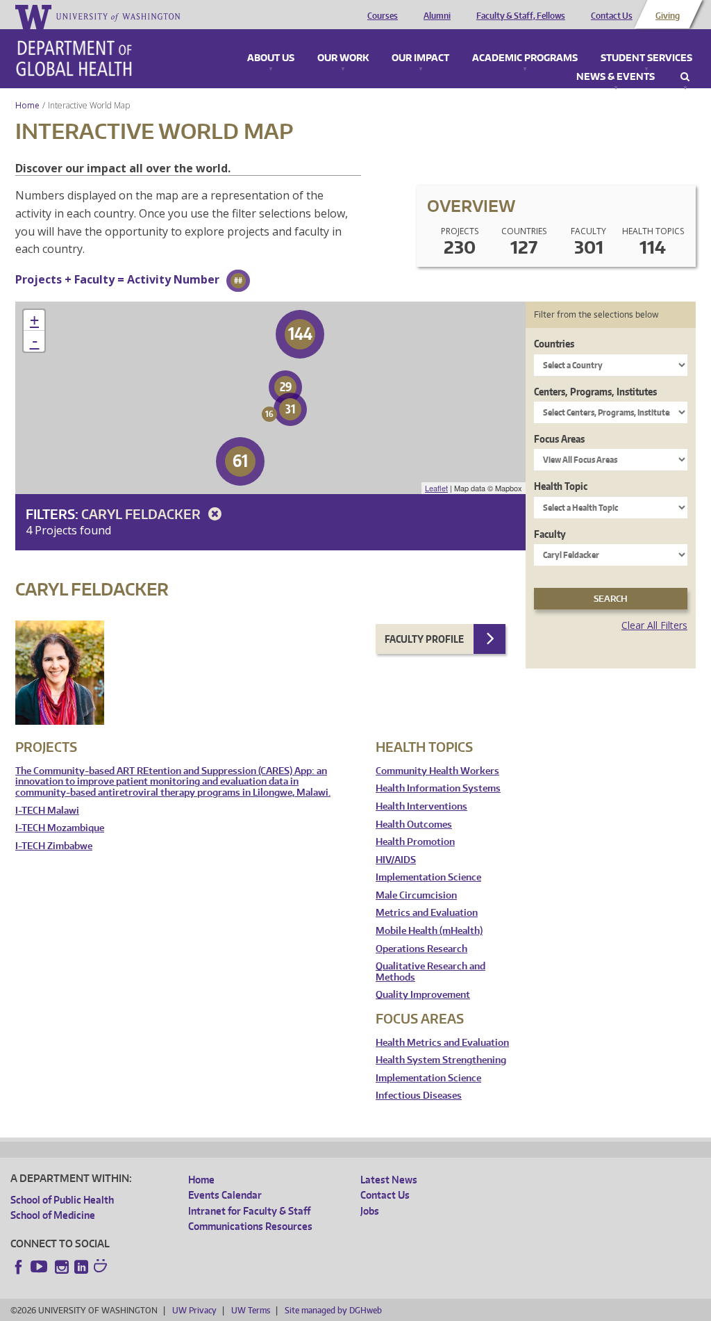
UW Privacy (194, 1310)
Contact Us (612, 16)
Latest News (388, 1179)
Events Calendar (225, 1195)
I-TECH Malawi (47, 810)
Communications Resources (250, 1226)
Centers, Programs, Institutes (595, 391)
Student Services (646, 58)
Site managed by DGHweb (333, 1310)
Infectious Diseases (419, 1095)
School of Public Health (62, 1200)
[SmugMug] (102, 1267)
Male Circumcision (416, 895)
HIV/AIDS (396, 860)
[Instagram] (61, 1266)
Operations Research (421, 949)
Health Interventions (421, 806)
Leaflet (436, 487)
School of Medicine (52, 1215)
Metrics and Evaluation (427, 913)
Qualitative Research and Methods (430, 972)
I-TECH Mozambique (59, 828)
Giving (667, 16)
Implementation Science (428, 877)
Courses (382, 16)
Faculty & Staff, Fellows (520, 16)
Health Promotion (415, 842)
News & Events (615, 77)
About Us (270, 58)
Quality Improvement (423, 995)
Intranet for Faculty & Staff (249, 1211)
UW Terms (250, 1310)
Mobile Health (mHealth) (429, 931)
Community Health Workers (437, 771)
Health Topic (560, 486)
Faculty (550, 534)
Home (27, 105)
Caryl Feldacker (142, 514)
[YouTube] (40, 1266)
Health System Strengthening (441, 1060)
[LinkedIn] (81, 1266)
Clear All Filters (654, 625)
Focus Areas (559, 439)
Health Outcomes (414, 824)
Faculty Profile (424, 639)
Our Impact (420, 58)
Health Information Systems (438, 788)
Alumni (437, 16)
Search (685, 77)
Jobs (369, 1211)
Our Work (343, 58)
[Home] (74, 58)
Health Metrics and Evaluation (442, 1042)
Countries (554, 344)
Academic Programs (525, 58)
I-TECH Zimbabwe (53, 846)
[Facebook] (18, 1266)
